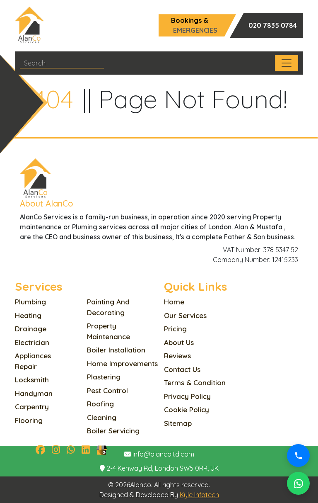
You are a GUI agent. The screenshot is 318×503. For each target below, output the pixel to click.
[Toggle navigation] (286, 63)
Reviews (177, 355)
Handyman (34, 393)
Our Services (185, 315)
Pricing (175, 328)
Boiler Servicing (113, 430)
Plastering (103, 376)
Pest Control (107, 390)
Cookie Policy (186, 409)
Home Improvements (122, 363)
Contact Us (182, 369)
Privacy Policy (187, 396)
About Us (179, 342)
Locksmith (32, 379)
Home (174, 301)
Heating (28, 315)
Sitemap (178, 423)
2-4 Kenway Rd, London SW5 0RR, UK (162, 468)
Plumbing (30, 301)
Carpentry (32, 406)
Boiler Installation (116, 349)
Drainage (30, 328)
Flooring (29, 420)
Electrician (32, 342)
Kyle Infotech (199, 495)
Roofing (100, 403)
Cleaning (101, 417)
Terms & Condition (195, 382)
